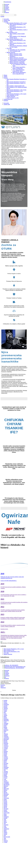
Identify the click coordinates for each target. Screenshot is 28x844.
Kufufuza (6, 100)
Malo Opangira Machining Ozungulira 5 (16, 81)
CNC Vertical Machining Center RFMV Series (18, 70)
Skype (2, 686)
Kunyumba (6, 19)
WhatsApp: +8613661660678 (17, 667)
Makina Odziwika (11, 52)
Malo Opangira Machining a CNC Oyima (16, 89)
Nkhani (5, 75)
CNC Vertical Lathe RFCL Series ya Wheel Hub (19, 67)
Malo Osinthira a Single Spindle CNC (15, 85)
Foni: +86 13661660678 (12, 665)
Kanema (6, 77)
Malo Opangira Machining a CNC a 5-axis (17, 23)
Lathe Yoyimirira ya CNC (13, 97)
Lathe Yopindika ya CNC (13, 95)
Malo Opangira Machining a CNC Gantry (16, 93)
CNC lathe (9, 48)
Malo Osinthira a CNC (12, 32)
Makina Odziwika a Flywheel (17, 57)
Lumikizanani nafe (8, 99)
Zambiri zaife (7, 20)
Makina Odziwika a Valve (16, 53)
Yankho (5, 76)
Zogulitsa (6, 21)
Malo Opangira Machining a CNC (15, 39)
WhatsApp (3, 687)
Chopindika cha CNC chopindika (17, 49)
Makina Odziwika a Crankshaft (17, 61)
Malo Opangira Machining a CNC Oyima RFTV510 (19, 73)
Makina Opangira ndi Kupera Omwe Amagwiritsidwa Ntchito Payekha (18, 59)
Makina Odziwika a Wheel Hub (17, 63)
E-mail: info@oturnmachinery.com (17, 666)
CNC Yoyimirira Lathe (15, 51)
